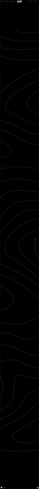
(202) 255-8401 (35, 1)
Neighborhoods (12, 1)
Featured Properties (7, 1)
